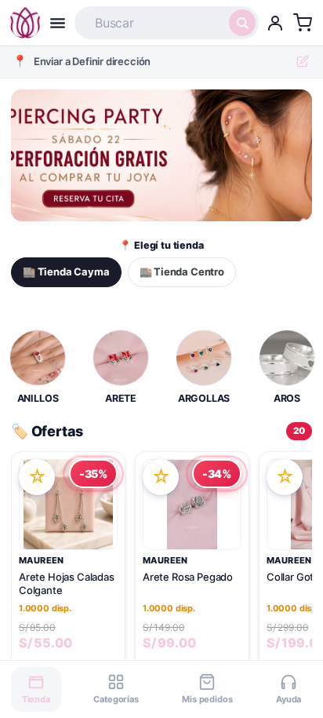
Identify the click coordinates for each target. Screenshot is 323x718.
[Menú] (57, 23)
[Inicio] (25, 22)
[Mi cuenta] (275, 23)
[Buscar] (242, 22)
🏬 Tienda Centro (182, 271)
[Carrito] (303, 23)
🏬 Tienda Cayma (66, 271)
